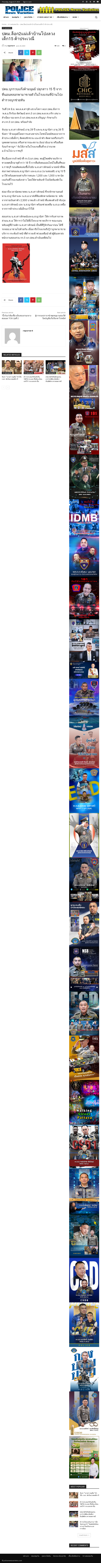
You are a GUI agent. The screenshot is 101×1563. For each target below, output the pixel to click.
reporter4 (10, 46)
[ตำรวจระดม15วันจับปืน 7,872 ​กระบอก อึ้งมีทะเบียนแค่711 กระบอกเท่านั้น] (34, 367)
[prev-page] (3, 387)
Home (4, 24)
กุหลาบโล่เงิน (46, 1556)
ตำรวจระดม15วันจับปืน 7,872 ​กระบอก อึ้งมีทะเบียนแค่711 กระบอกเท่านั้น (33, 379)
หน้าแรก (26, 1556)
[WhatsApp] (39, 52)
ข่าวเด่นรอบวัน (13, 24)
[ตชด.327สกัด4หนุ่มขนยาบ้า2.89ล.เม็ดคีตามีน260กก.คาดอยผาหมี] (55, 367)
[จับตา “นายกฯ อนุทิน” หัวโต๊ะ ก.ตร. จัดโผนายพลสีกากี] (12, 367)
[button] (96, 17)
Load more (83, 1535)
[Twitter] (90, 1)
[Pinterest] (33, 52)
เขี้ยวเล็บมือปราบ (74, 1556)
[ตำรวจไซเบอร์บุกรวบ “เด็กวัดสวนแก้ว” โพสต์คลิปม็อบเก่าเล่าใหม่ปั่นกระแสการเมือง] (73, 1524)
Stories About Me (59, 1556)
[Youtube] (97, 1)
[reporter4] (3, 45)
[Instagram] (86, 1)
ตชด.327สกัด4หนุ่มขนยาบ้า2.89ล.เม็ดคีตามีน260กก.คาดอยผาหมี (54, 379)
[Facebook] (83, 1)
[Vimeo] (93, 1)
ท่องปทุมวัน (35, 1556)
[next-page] (7, 387)
